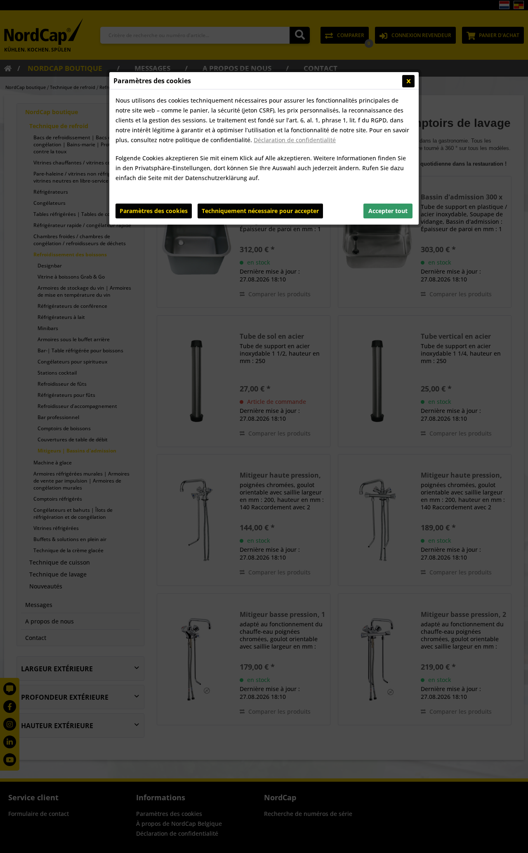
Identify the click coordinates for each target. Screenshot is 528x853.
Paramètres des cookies (154, 211)
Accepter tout (388, 211)
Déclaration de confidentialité (295, 140)
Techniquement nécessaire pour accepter (260, 211)
